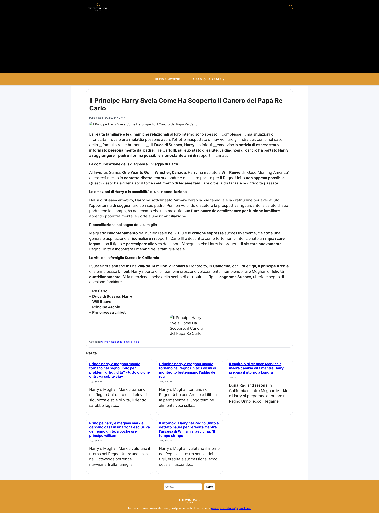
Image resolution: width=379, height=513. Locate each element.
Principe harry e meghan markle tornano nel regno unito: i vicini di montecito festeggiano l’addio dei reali (187, 370)
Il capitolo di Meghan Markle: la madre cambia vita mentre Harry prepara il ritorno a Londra (256, 368)
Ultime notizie (167, 79)
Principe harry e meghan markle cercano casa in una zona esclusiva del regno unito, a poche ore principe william (119, 429)
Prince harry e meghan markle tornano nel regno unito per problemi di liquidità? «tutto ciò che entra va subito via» (119, 370)
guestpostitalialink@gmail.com (231, 508)
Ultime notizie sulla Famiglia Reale (120, 341)
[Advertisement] (189, 43)
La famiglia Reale (206, 79)
